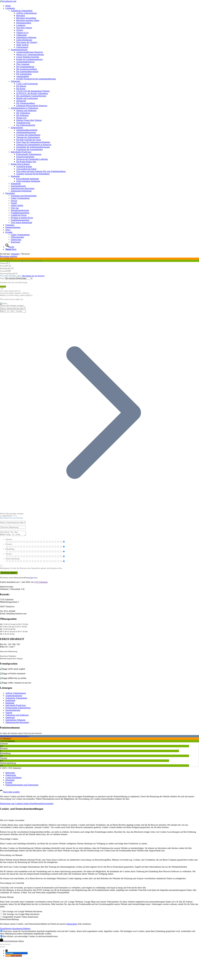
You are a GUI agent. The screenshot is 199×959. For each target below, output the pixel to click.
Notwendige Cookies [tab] (9, 839)
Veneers (8, 712)
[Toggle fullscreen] (6, 944)
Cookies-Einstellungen (31, 803)
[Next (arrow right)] (4, 946)
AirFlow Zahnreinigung (15, 693)
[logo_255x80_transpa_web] (8, 1)
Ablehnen (26, 928)
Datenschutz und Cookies (11, 803)
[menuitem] (102, 6)
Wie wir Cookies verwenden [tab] (12, 820)
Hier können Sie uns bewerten (33, 276)
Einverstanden (47, 803)
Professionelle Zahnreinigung (17, 708)
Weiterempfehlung (12, 559)
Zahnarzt (8, 539)
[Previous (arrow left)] (1, 946)
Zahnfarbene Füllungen (15, 720)
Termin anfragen (21, 953)
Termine (8, 554)
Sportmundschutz (12, 710)
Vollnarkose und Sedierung (17, 715)
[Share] (4, 944)
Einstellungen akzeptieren (11, 928)
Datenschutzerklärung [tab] (9, 919)
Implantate (9, 703)
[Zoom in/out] (9, 944)
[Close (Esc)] (1, 944)
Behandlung (9, 549)
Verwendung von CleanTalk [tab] (12, 883)
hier (31, 578)
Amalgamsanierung (13, 695)
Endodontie (10, 700)
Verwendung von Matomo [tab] (11, 855)
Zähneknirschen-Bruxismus (17, 722)
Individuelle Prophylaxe (15, 705)
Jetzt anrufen (16, 955)
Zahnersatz (10, 717)
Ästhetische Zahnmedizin (16, 698)
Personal (8, 544)
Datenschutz (71, 924)
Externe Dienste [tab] (7, 897)
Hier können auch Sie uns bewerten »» (15, 736)
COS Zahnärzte (41, 582)
